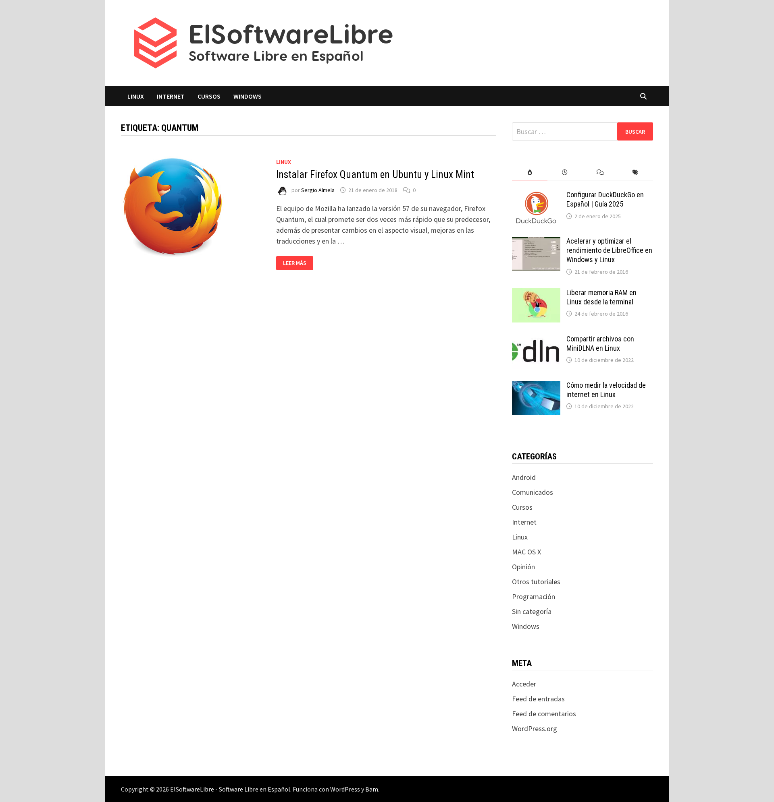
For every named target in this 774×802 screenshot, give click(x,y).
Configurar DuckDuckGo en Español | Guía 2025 (605, 199)
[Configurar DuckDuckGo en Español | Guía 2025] (536, 195)
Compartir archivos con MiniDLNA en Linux (600, 343)
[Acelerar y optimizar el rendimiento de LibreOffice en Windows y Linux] (536, 242)
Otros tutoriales (536, 581)
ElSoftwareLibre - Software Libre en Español (230, 789)
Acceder (524, 683)
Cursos (209, 96)
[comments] (600, 172)
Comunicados (532, 492)
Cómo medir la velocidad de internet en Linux (606, 390)
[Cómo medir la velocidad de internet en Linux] (536, 386)
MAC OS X (526, 551)
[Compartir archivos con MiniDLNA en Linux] (536, 340)
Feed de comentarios (544, 713)
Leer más (295, 263)
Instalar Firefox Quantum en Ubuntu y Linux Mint (375, 174)
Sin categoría (531, 611)
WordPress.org (534, 728)
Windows (247, 96)
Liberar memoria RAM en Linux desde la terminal (601, 297)
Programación (533, 596)
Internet (171, 96)
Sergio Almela (318, 190)
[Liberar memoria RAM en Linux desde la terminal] (536, 293)
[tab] (529, 172)
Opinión (523, 566)
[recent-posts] (565, 172)
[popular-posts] (529, 172)
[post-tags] (635, 172)
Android (524, 477)
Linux (135, 96)
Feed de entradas (538, 698)
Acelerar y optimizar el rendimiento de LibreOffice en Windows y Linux (609, 250)
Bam (371, 789)
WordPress (345, 789)
